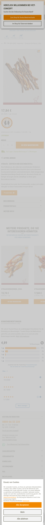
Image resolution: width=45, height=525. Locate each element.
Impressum (26, 501)
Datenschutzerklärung (9, 497)
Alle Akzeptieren (22, 505)
